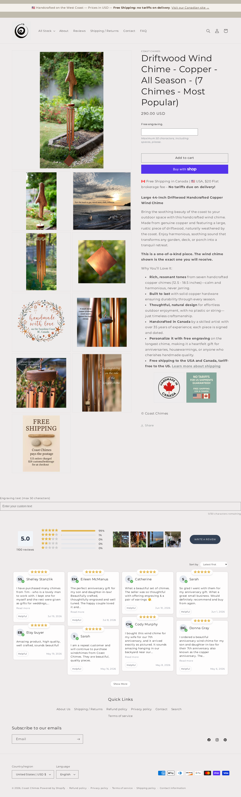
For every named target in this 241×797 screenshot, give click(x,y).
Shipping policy (146, 788)
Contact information (173, 788)
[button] (46, 31)
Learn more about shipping (196, 366)
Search (176, 709)
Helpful (22, 616)
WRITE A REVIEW (205, 539)
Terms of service (120, 716)
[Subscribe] (78, 739)
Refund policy (116, 709)
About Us (63, 709)
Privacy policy (141, 709)
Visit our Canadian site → (190, 7)
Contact (161, 709)
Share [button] (149, 425)
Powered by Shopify (52, 788)
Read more (23, 608)
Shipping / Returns (88, 709)
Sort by (193, 564)
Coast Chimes (30, 788)
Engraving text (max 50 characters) (25, 498)
